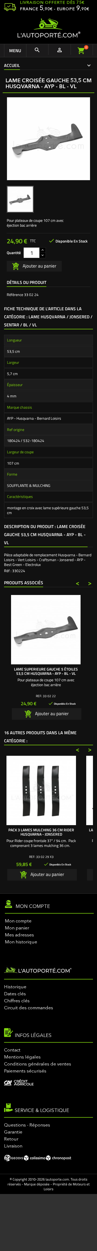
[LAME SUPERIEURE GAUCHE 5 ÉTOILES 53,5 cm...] (46, 629)
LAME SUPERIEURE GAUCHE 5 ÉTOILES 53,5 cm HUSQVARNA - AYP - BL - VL (46, 671)
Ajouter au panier (39, 265)
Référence (15, 294)
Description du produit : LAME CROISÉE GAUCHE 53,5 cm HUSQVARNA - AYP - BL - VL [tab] (45, 534)
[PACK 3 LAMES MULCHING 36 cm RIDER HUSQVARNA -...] (41, 790)
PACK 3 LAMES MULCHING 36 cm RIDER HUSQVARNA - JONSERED (41, 832)
